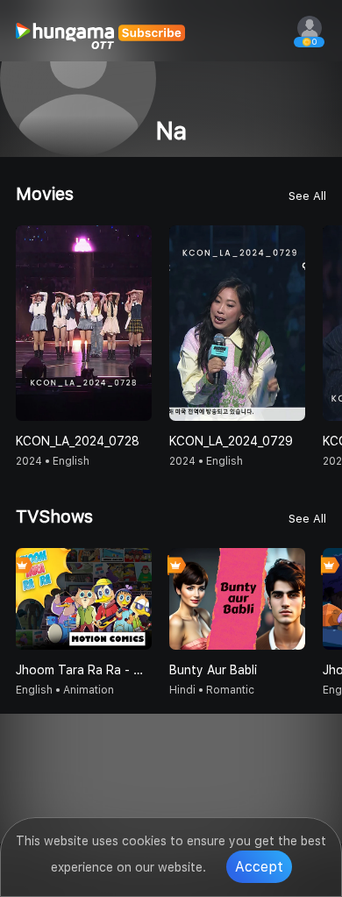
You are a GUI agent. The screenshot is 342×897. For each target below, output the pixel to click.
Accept (259, 866)
